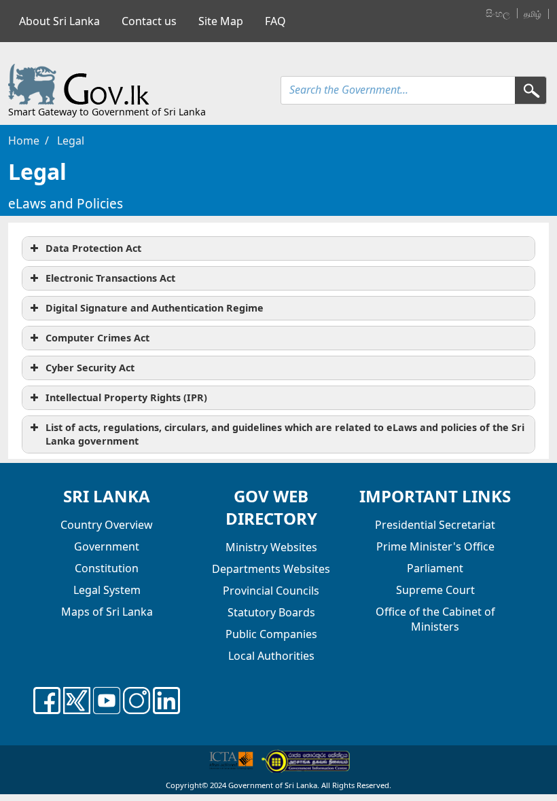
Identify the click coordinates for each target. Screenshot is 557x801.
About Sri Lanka (59, 21)
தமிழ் (532, 14)
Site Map (220, 21)
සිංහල (498, 13)
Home (23, 140)
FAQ (275, 21)
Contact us (149, 21)
